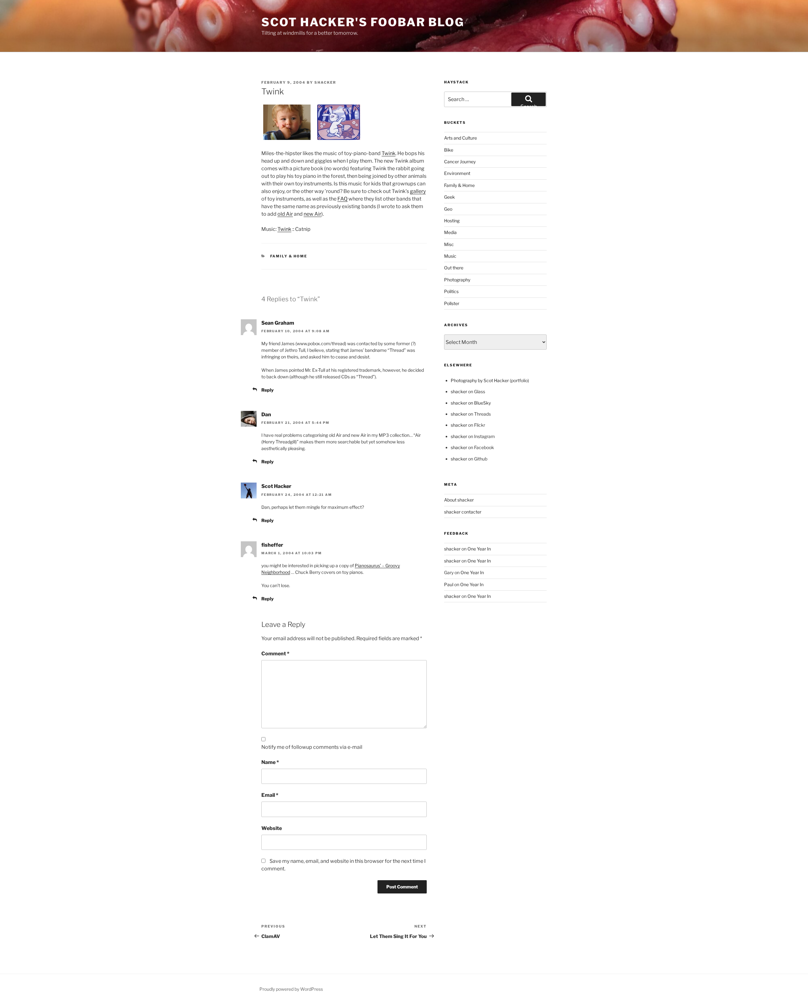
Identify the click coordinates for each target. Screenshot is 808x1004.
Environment (457, 173)
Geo (448, 209)
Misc (449, 244)
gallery (418, 191)
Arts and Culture (460, 138)
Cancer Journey (460, 161)
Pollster (451, 303)
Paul (448, 584)
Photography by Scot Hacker (480, 380)
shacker (325, 82)
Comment (275, 654)
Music (450, 256)
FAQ (342, 199)
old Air (285, 214)
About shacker (459, 499)
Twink (388, 153)
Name (270, 762)
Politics (451, 291)
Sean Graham (277, 323)
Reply (267, 390)
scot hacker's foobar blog (362, 22)
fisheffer (272, 545)
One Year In (479, 548)
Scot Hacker (276, 486)
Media (450, 232)
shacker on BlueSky (471, 403)
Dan (266, 415)
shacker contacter (462, 511)
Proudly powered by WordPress (291, 989)
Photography (457, 279)
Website (271, 828)
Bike (448, 150)
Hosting (452, 220)
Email (269, 795)
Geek (449, 197)
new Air (312, 214)
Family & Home (288, 256)
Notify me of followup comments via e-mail (311, 747)
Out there (453, 267)
